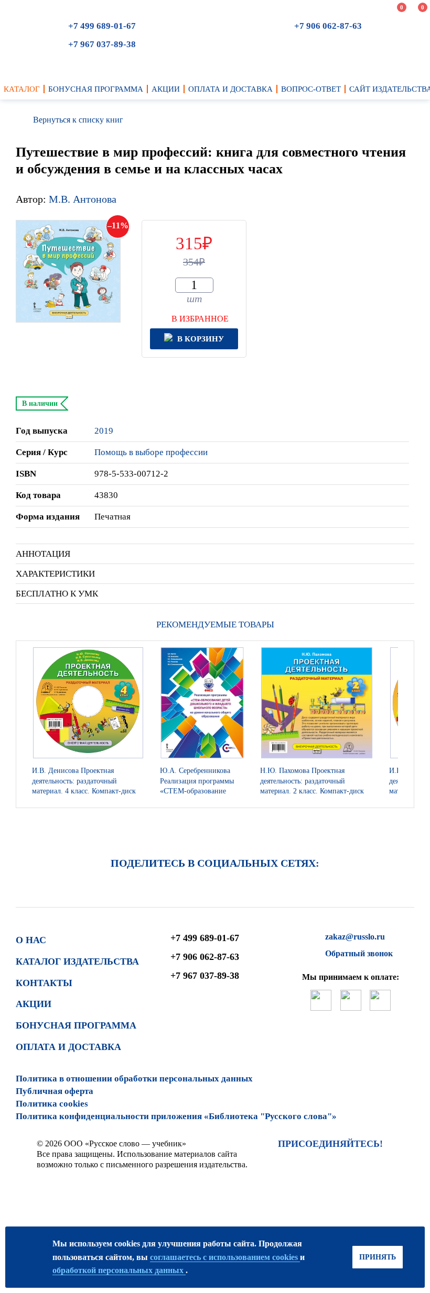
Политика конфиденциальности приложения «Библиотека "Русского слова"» (176, 1116)
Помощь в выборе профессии (151, 452)
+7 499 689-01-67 (102, 26)
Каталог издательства (77, 961)
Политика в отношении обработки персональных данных (134, 1079)
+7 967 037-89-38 (102, 44)
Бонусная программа (76, 1025)
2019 (103, 431)
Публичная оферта (54, 1091)
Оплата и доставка (68, 1047)
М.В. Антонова (82, 199)
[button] (403, 724)
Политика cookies (52, 1104)
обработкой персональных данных (119, 1270)
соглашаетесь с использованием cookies (225, 1257)
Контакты (44, 983)
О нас (31, 940)
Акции (33, 1004)
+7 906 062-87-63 (328, 26)
